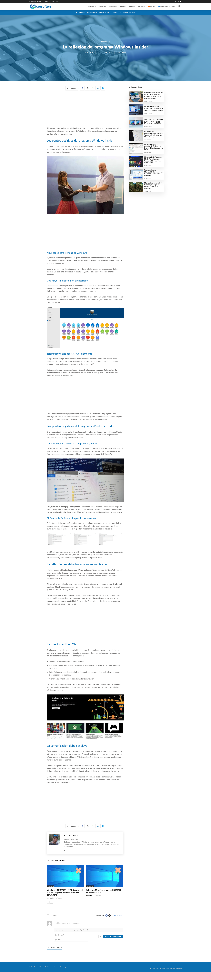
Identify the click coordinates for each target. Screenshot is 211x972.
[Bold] (56, 930)
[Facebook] (173, 1)
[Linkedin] (97, 88)
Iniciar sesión (118, 915)
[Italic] (59, 930)
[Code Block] (77, 930)
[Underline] (62, 930)
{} (84, 930)
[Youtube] (180, 1)
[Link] (80, 930)
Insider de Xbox (69, 653)
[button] (179, 6)
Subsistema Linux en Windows (73, 757)
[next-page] (51, 902)
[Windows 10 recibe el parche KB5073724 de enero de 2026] (104, 876)
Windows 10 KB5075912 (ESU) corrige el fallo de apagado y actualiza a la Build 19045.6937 (65, 892)
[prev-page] (48, 902)
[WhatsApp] (92, 88)
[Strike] (65, 930)
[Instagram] (176, 1)
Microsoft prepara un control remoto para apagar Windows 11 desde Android (153, 108)
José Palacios (121, 52)
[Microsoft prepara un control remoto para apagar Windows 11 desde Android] (136, 109)
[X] (178, 1)
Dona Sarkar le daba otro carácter (65, 573)
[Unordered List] (71, 930)
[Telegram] (102, 88)
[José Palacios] (55, 843)
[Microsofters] (46, 7)
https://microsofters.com (71, 839)
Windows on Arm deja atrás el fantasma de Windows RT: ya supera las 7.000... (153, 121)
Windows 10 (105, 41)
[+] (87, 930)
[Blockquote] (74, 930)
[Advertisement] (85, 109)
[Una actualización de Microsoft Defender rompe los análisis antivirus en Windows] (136, 174)
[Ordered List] (68, 930)
